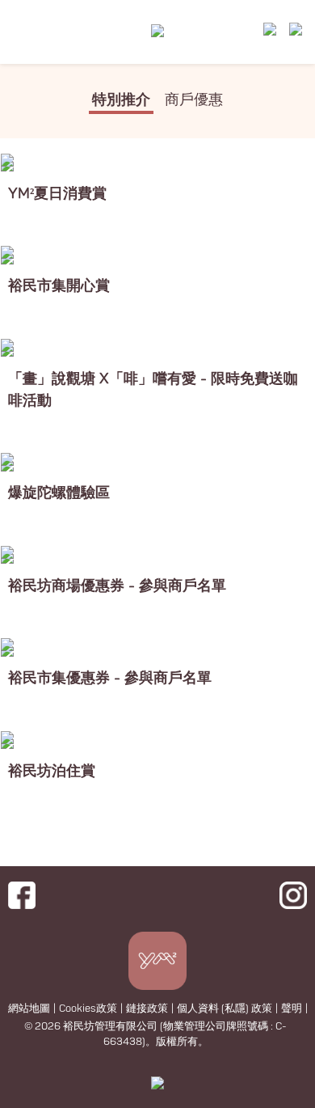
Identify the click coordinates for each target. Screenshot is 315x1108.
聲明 (291, 1008)
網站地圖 (29, 1008)
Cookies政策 (88, 1008)
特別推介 (121, 100)
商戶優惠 (194, 100)
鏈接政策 (147, 1008)
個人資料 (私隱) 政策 (224, 1008)
